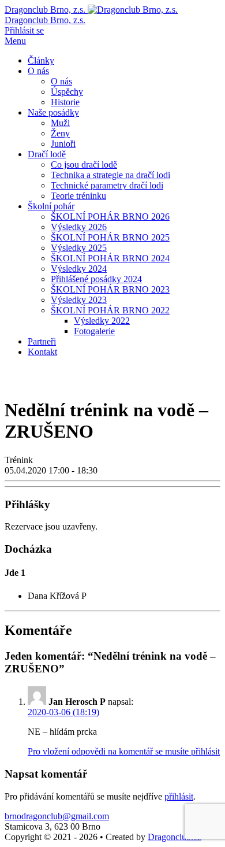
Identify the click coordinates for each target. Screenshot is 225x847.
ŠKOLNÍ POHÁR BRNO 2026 (110, 216)
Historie (65, 102)
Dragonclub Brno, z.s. (45, 20)
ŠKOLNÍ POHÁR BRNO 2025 (110, 237)
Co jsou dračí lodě (84, 164)
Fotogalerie (94, 331)
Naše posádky (53, 112)
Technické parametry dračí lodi (107, 185)
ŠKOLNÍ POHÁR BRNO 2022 (110, 310)
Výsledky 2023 (79, 300)
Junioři (63, 144)
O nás (38, 71)
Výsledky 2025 (79, 248)
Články (41, 60)
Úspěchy (67, 92)
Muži (60, 123)
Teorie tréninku (78, 196)
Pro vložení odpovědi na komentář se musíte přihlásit (124, 751)
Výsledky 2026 (79, 227)
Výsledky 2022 (102, 321)
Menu (15, 41)
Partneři (42, 341)
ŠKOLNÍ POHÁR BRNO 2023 (110, 289)
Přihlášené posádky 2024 (96, 279)
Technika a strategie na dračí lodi (110, 175)
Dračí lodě (47, 154)
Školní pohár (51, 206)
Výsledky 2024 (79, 268)
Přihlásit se (24, 30)
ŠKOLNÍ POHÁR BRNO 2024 (110, 258)
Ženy (60, 133)
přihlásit (178, 796)
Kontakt (42, 352)
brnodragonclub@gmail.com (57, 816)
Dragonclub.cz (174, 837)
